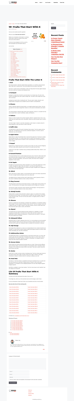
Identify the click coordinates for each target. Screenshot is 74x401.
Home (36, 2)
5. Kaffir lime (14, 57)
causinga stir (53, 85)
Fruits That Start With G (14, 299)
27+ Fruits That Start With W (17, 329)
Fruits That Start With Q (32, 293)
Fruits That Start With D (14, 293)
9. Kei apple (13, 62)
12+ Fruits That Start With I (16, 322)
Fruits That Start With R (32, 295)
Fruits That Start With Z (32, 312)
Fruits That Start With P (32, 291)
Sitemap (30, 395)
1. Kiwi (12, 52)
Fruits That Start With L (14, 310)
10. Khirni (13, 63)
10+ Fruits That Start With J (17, 323)
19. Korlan (13, 74)
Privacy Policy (31, 393)
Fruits (13, 23)
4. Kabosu (13, 56)
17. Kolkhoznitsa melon (16, 71)
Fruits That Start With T (32, 299)
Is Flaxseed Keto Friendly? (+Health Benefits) (57, 46)
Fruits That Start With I (13, 304)
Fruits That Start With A (14, 287)
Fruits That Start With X (32, 308)
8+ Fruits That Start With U (16, 327)
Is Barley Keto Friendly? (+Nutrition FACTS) (57, 52)
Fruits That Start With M (14, 312)
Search (52, 23)
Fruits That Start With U (32, 302)
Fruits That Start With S (32, 297)
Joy (52, 74)
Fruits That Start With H (14, 302)
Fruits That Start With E (14, 295)
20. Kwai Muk (14, 75)
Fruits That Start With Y (32, 310)
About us (30, 390)
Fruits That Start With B (14, 289)
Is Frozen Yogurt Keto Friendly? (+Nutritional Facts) (57, 40)
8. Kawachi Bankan (15, 60)
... (44, 348)
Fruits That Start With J (14, 306)
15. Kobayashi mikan (15, 69)
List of (41, 2)
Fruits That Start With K (14, 308)
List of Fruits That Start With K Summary (17, 76)
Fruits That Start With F (14, 297)
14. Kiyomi (13, 68)
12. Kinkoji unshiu (15, 65)
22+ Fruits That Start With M (17, 325)
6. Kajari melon (14, 58)
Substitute (56, 2)
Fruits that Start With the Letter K (16, 51)
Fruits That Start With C (14, 291)
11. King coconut (14, 64)
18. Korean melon (15, 73)
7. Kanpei (13, 59)
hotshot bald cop (54, 82)
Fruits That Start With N (32, 287)
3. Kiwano (13, 54)
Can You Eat (47, 2)
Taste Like (62, 2)
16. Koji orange (14, 70)
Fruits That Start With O (32, 289)
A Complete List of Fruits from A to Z (21, 315)
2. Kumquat (13, 53)
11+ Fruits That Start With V (17, 328)
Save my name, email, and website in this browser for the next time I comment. (26, 379)
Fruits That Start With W (33, 306)
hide (21, 49)
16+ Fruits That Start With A (17, 320)
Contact (29, 391)
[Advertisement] (37, 13)
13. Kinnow (13, 67)
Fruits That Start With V (32, 304)
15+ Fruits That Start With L (17, 324)
